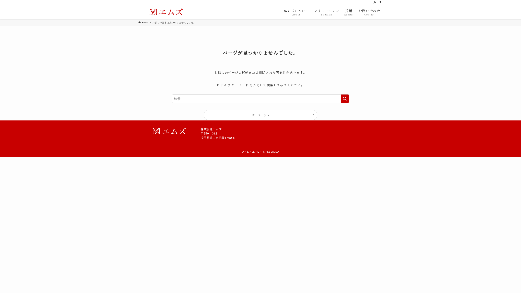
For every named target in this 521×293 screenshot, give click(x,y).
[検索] (380, 2)
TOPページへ (260, 115)
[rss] (374, 2)
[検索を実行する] (345, 98)
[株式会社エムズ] (164, 12)
